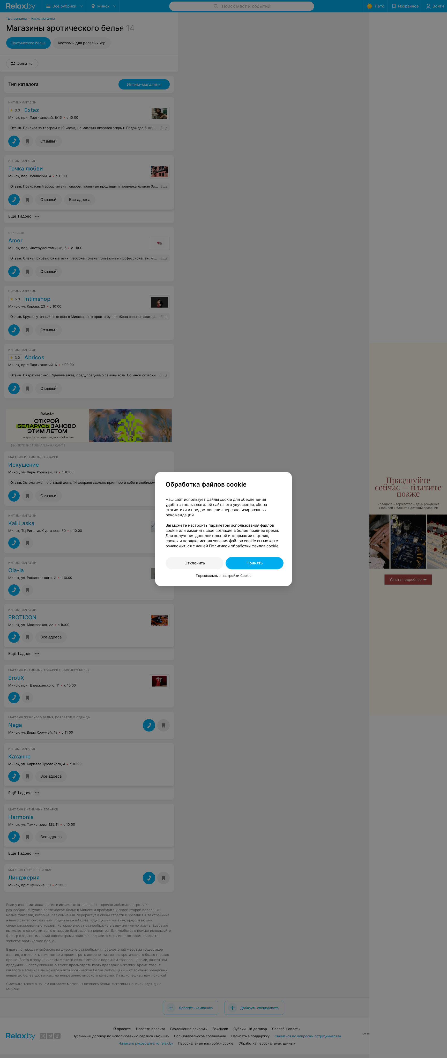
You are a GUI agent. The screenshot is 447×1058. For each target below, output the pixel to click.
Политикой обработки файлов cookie (244, 545)
